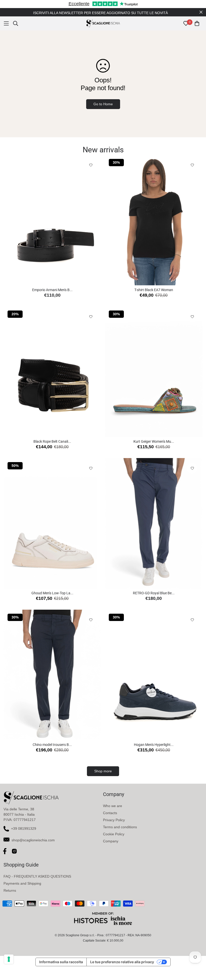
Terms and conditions (120, 827)
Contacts (110, 813)
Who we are (112, 806)
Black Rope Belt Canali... (52, 441)
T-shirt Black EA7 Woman (153, 290)
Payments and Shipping (22, 883)
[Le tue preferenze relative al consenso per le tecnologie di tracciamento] (9, 959)
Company (110, 841)
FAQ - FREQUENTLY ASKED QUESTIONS (37, 876)
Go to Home (103, 104)
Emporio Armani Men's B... (52, 290)
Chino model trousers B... (52, 745)
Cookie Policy (113, 834)
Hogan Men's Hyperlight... (154, 745)
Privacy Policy (114, 820)
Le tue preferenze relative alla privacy (122, 962)
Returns (10, 890)
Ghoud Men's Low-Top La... (52, 593)
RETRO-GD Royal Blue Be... (154, 593)
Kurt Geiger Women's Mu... (153, 441)
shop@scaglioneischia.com (33, 840)
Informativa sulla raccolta (61, 962)
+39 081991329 (23, 828)
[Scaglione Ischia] (103, 23)
